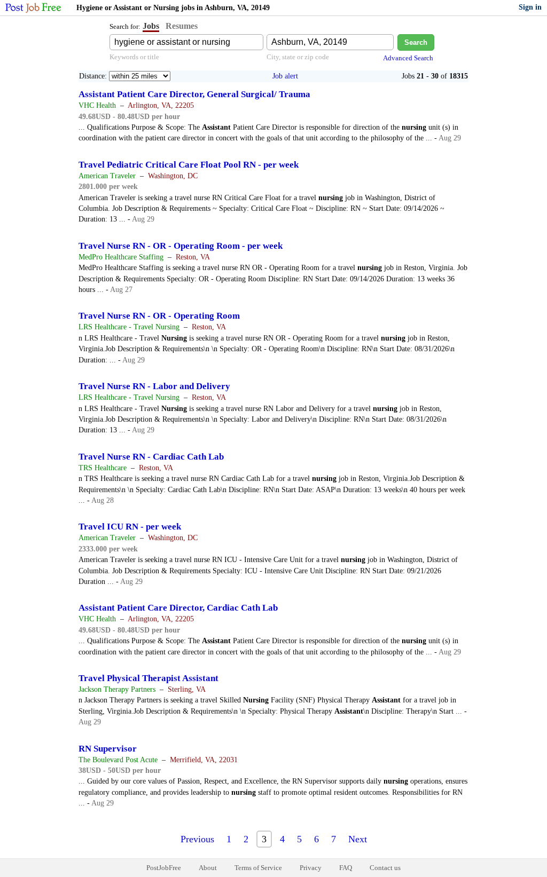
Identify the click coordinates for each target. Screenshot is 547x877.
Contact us (385, 868)
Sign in (530, 7)
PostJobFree (163, 868)
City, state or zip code (298, 57)
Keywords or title (134, 57)
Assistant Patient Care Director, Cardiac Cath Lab (178, 608)
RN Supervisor (108, 749)
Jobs (151, 25)
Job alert (285, 76)
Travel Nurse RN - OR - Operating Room (159, 316)
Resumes (182, 25)
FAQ (345, 868)
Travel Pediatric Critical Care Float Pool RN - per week (189, 165)
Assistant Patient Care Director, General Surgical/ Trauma (194, 94)
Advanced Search (408, 58)
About (208, 868)
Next (357, 839)
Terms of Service (258, 868)
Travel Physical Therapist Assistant (148, 678)
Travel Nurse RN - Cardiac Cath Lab (151, 457)
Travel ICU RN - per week (130, 527)
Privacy (311, 868)
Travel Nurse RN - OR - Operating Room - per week (181, 246)
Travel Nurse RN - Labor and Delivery (154, 386)
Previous (197, 839)
